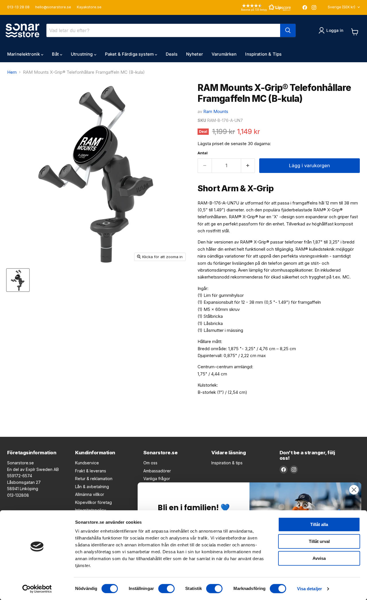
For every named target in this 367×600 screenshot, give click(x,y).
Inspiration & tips (227, 462)
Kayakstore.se (89, 7)
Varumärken (224, 54)
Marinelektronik (24, 54)
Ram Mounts (215, 111)
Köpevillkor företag (93, 502)
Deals (171, 54)
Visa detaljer (309, 588)
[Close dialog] (354, 490)
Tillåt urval (319, 541)
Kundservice (87, 462)
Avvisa (319, 558)
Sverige (341, 7)
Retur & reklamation (93, 478)
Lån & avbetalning (92, 486)
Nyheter (194, 54)
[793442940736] (18, 280)
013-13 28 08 (18, 7)
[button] (258, 7)
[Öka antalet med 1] (248, 165)
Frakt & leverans (90, 470)
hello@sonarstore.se (53, 7)
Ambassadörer (157, 470)
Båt (56, 54)
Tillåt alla (319, 524)
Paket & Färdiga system (130, 54)
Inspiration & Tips (263, 54)
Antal (203, 153)
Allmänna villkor (89, 494)
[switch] (166, 588)
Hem (12, 72)
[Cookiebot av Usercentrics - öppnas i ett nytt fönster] (37, 589)
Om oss (150, 462)
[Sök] (288, 30)
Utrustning (82, 54)
